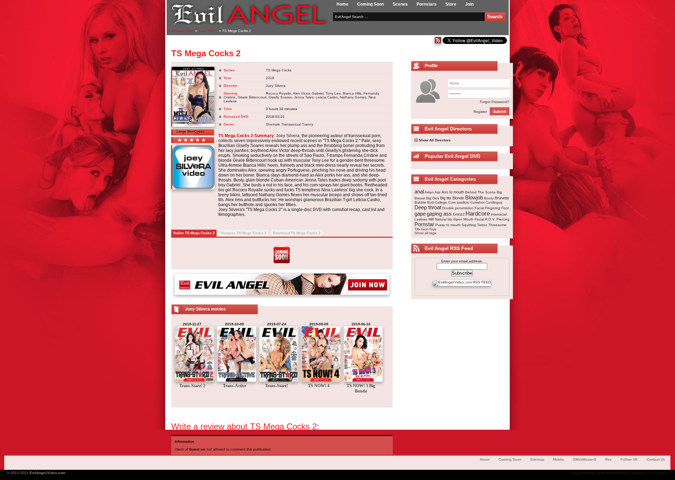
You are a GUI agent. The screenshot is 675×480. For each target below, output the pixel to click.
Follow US (629, 459)
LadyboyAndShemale (612, 473)
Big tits (445, 198)
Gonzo (458, 214)
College (441, 202)
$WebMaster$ (584, 459)
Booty (489, 198)
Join (469, 4)
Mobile (558, 459)
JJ (666, 473)
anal (419, 191)
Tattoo (482, 225)
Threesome (497, 225)
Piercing (502, 219)
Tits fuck (421, 229)
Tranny (307, 124)
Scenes (400, 4)
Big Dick (432, 198)
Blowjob (474, 197)
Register (480, 112)
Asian (429, 192)
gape (420, 214)
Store (450, 4)
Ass (438, 192)
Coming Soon (370, 4)
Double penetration (458, 208)
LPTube (657, 473)
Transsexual (291, 124)
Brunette (502, 198)
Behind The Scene (480, 192)
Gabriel (317, 93)
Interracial (499, 214)
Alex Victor (301, 93)
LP (648, 473)
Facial (479, 208)
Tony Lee (333, 93)
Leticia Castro (327, 97)
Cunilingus (494, 202)
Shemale (273, 124)
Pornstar (424, 224)
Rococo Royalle (278, 93)
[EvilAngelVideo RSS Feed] (438, 43)
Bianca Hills (352, 93)
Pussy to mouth (448, 225)
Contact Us (656, 459)
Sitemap (537, 459)
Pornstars (427, 4)
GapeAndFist (582, 473)
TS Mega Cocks (278, 70)
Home (342, 4)
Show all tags (425, 233)
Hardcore (477, 213)
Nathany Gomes (353, 97)
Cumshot (477, 202)
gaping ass (439, 214)
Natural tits (443, 219)
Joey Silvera (275, 86)
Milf (431, 219)
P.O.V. (490, 219)
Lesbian (421, 219)
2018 (270, 78)
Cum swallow (458, 202)
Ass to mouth (453, 192)
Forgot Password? (494, 102)
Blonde (458, 198)
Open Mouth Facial (468, 219)
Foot (505, 208)
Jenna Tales (304, 97)
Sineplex (638, 473)
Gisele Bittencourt (252, 97)
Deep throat (427, 207)
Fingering (492, 208)
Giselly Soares (280, 97)
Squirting (469, 225)
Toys (432, 229)
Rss (608, 459)
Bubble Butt (424, 202)
